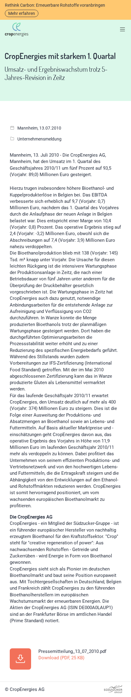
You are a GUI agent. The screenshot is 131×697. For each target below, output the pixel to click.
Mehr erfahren (21, 13)
